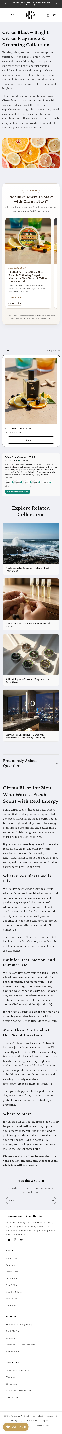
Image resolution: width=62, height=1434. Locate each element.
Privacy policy (16, 1421)
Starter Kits (11, 1258)
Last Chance (12, 1397)
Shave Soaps (12, 1272)
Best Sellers (11, 1299)
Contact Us (11, 1338)
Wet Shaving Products (19, 1416)
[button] (6, 15)
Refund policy (53, 1416)
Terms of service (32, 1421)
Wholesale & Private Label (19, 1390)
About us (10, 1377)
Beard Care (11, 1278)
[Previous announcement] (5, 4)
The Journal (11, 1384)
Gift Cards (11, 1305)
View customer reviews (17, 491)
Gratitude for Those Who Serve (21, 1345)
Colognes (10, 1265)
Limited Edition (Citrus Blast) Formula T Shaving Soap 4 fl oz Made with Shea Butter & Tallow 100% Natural (27, 277)
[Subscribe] (52, 1200)
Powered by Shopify (36, 1416)
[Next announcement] (56, 4)
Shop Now (30, 440)
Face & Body (12, 1285)
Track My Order (13, 1331)
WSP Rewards (12, 1351)
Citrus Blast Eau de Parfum (18, 428)
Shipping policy (48, 1421)
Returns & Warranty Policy (19, 1324)
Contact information (41, 1425)
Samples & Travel (14, 1292)
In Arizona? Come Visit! (18, 1370)
